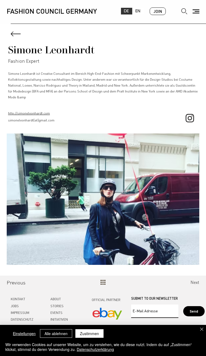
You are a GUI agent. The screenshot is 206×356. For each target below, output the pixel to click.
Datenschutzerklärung (95, 349)
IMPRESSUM (20, 312)
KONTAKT (18, 299)
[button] (196, 11)
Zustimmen (89, 333)
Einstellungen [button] (24, 333)
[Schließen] (201, 329)
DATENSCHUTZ (22, 319)
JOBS (15, 306)
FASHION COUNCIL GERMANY (52, 10)
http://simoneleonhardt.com (29, 113)
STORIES (57, 306)
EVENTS (56, 312)
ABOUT (55, 299)
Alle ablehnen (56, 333)
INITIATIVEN (59, 319)
